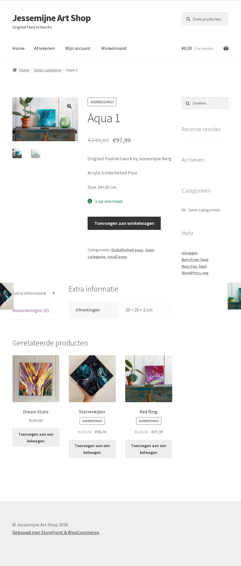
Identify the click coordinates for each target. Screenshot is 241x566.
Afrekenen (44, 48)
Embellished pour (127, 249)
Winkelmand (113, 48)
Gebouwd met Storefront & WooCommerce (55, 532)
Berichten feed (195, 259)
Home (18, 48)
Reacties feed (194, 266)
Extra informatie (29, 293)
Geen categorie (48, 70)
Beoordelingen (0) (30, 310)
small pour (117, 256)
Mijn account (78, 48)
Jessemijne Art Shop (51, 18)
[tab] (35, 293)
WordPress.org (195, 272)
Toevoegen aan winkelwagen (124, 223)
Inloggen (190, 252)
